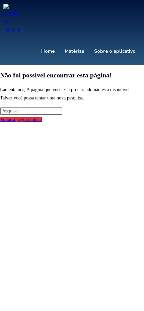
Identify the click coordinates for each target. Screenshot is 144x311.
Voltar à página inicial (21, 119)
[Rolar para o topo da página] (2, 127)
